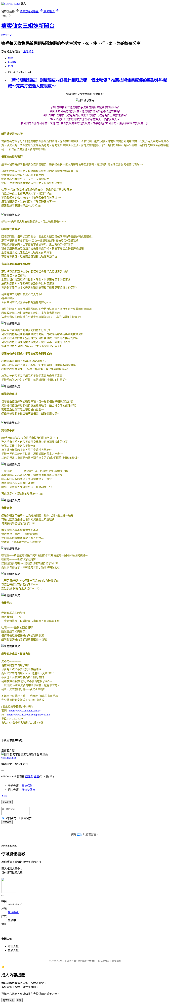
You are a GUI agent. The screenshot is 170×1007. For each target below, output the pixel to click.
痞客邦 (29, 776)
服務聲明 (116, 960)
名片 (10, 66)
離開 (19, 1000)
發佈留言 (7, 822)
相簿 (10, 58)
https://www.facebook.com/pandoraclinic (28, 714)
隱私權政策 (103, 960)
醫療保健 (27, 785)
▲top (4, 795)
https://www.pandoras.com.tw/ (25, 710)
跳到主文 (6, 35)
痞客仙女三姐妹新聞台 (27, 26)
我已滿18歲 (8, 1000)
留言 (36, 776)
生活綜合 (28, 51)
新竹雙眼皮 (28, 789)
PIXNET (60, 960)
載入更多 (7, 802)
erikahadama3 (8, 757)
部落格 (12, 62)
